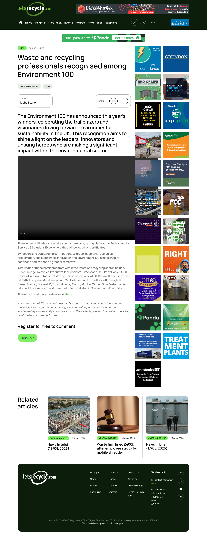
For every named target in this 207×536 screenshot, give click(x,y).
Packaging (95, 491)
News (28, 22)
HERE (153, 483)
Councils (113, 472)
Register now (27, 337)
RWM (91, 22)
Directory (114, 485)
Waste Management (29, 86)
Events (68, 22)
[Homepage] (21, 22)
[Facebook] (110, 101)
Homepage (95, 472)
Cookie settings (136, 485)
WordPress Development (94, 523)
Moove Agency (117, 523)
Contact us (133, 472)
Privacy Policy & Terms (136, 493)
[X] (117, 101)
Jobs (100, 22)
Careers (113, 491)
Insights (40, 22)
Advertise (132, 478)
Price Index (55, 22)
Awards (80, 22)
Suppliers (111, 22)
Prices (112, 478)
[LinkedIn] (125, 101)
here (69, 294)
